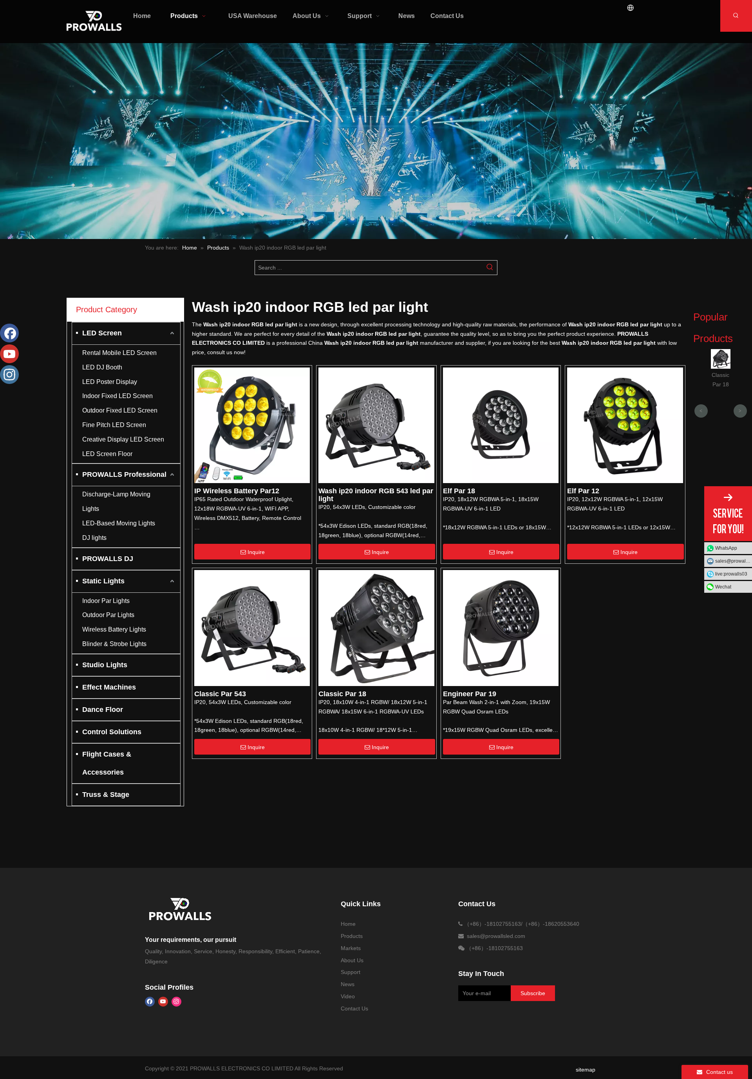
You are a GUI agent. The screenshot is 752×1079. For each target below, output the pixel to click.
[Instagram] (176, 1002)
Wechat (723, 587)
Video (348, 996)
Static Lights (103, 581)
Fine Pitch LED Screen (114, 425)
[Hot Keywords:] (736, 16)
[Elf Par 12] (625, 425)
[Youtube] (163, 1002)
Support (350, 972)
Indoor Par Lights (106, 600)
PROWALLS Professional (124, 474)
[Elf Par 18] (501, 425)
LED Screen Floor (107, 454)
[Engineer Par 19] (501, 628)
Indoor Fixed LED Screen (117, 396)
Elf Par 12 (583, 491)
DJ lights (94, 537)
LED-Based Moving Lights (118, 523)
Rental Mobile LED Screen (119, 352)
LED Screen (102, 333)
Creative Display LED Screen (123, 439)
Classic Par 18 (342, 694)
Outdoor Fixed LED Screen (119, 410)
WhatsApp (726, 548)
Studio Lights (104, 665)
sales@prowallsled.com (733, 561)
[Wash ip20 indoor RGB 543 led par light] (376, 425)
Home (348, 924)
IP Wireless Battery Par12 (236, 491)
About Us (352, 960)
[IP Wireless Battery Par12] (252, 425)
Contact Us (354, 1008)
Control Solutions (111, 732)
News (347, 984)
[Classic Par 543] (252, 628)
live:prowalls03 (731, 574)
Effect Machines (109, 687)
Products (352, 936)
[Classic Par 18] (376, 628)
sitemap (585, 1069)
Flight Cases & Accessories (106, 763)
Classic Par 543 (220, 694)
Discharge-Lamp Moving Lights (116, 501)
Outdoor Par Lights (108, 615)
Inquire (256, 552)
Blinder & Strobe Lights (114, 644)
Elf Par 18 (459, 491)
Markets (351, 948)
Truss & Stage (105, 794)
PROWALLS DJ (107, 559)
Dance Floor (102, 709)
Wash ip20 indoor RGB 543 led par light (375, 495)
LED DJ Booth (102, 367)
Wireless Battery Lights (114, 629)
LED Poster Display (109, 381)
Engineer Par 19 (469, 694)
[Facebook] (150, 1002)
